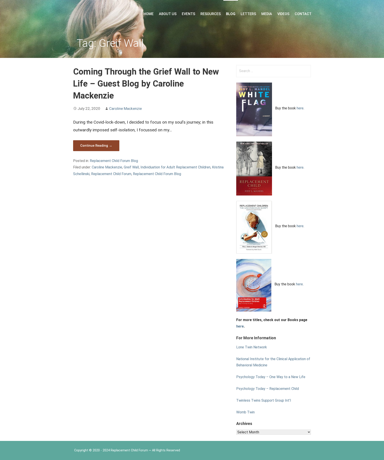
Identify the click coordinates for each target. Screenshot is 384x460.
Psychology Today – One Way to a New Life (270, 377)
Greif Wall (131, 167)
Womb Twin (245, 412)
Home (149, 14)
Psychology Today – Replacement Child (267, 389)
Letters (248, 14)
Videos (283, 14)
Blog (230, 14)
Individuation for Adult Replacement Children (175, 167)
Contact (303, 14)
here (300, 108)
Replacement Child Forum (111, 174)
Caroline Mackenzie (125, 108)
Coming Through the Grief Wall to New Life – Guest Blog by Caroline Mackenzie (146, 84)
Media (266, 14)
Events (188, 14)
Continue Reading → (96, 146)
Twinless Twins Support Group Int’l (263, 400)
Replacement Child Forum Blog (114, 161)
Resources (210, 14)
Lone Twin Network (251, 347)
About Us (167, 14)
